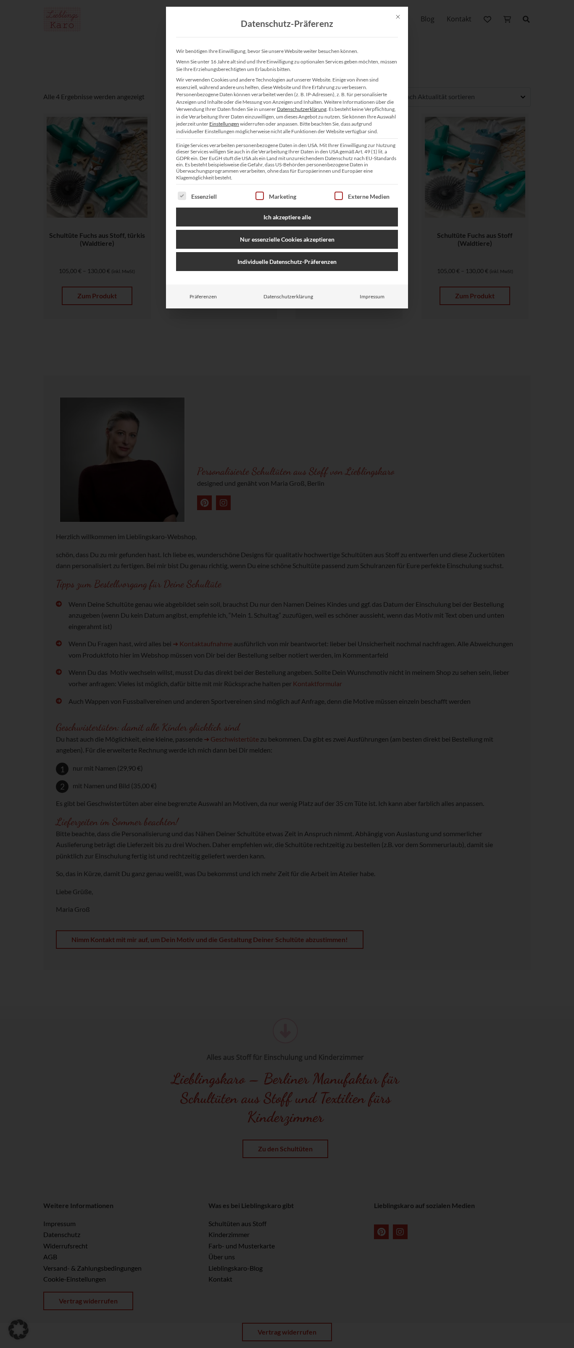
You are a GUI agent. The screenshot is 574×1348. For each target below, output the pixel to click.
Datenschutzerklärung (301, 109)
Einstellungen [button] (224, 124)
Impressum (372, 296)
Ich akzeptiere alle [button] (287, 217)
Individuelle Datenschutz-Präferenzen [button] (287, 261)
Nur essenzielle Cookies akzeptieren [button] (287, 239)
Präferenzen (203, 296)
